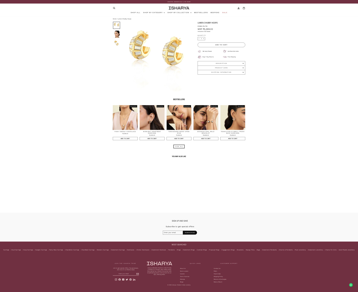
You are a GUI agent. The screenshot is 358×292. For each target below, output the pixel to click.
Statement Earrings (118, 250)
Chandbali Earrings (88, 250)
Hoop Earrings (28, 250)
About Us (183, 268)
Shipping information (221, 72)
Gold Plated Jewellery (347, 250)
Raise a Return (218, 282)
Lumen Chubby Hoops (124, 19)
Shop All (135, 12)
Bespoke (215, 12)
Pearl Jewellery (300, 250)
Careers (182, 274)
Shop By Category (153, 12)
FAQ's (215, 271)
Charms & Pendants (286, 250)
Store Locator (184, 271)
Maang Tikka (250, 250)
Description (221, 63)
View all (179, 146)
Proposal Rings (214, 250)
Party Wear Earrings (56, 250)
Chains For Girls (331, 250)
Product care (221, 67)
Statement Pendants (269, 250)
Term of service (184, 276)
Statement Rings (189, 250)
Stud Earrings (16, 250)
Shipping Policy (218, 276)
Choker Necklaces (142, 250)
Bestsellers (201, 12)
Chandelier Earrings (72, 250)
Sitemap (182, 279)
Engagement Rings (228, 250)
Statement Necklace (158, 250)
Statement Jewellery (315, 250)
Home (114, 19)
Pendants (171, 250)
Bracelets (240, 250)
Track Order (217, 274)
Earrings (6, 250)
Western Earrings (103, 250)
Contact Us (217, 268)
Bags (258, 250)
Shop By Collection (179, 12)
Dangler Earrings (41, 250)
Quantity (202, 35)
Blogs (181, 282)
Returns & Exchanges (220, 279)
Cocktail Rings (202, 250)
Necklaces (130, 250)
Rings (179, 250)
